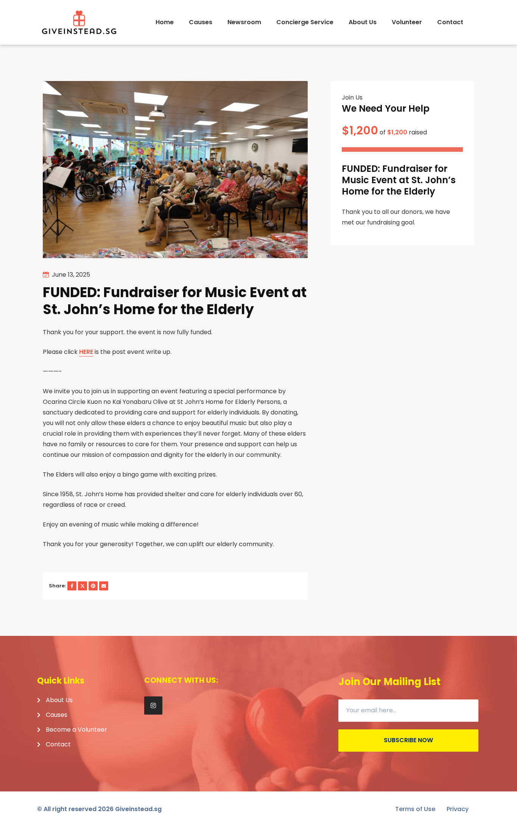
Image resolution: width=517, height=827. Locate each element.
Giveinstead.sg (138, 809)
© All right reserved (75, 809)
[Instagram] (153, 705)
